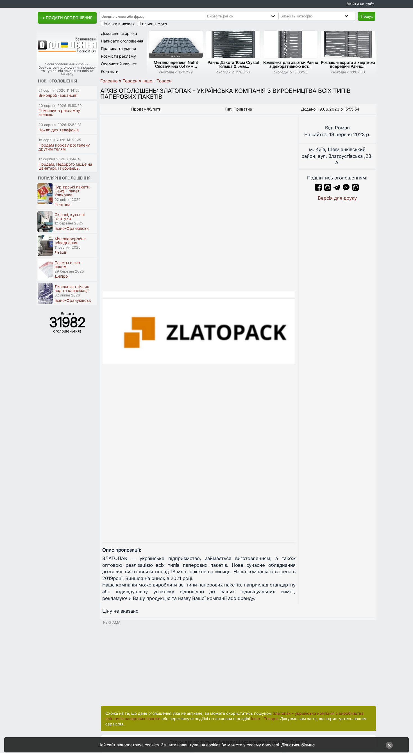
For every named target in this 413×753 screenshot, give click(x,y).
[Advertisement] (238, 663)
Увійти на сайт (360, 3)
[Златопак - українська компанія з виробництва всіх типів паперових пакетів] (199, 328)
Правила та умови (118, 48)
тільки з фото (154, 23)
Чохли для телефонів (58, 129)
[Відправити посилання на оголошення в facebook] (318, 189)
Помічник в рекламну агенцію (59, 112)
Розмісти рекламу (118, 56)
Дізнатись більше (298, 744)
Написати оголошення (122, 41)
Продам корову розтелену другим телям (64, 147)
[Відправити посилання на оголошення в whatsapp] (355, 189)
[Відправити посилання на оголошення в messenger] (347, 189)
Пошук (367, 16)
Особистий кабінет (119, 63)
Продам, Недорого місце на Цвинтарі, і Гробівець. (65, 166)
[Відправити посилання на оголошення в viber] (327, 189)
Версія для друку (337, 198)
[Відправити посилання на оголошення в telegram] (336, 189)
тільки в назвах (120, 23)
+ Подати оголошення (67, 17)
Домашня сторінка (119, 33)
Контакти (109, 71)
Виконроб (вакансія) (58, 95)
